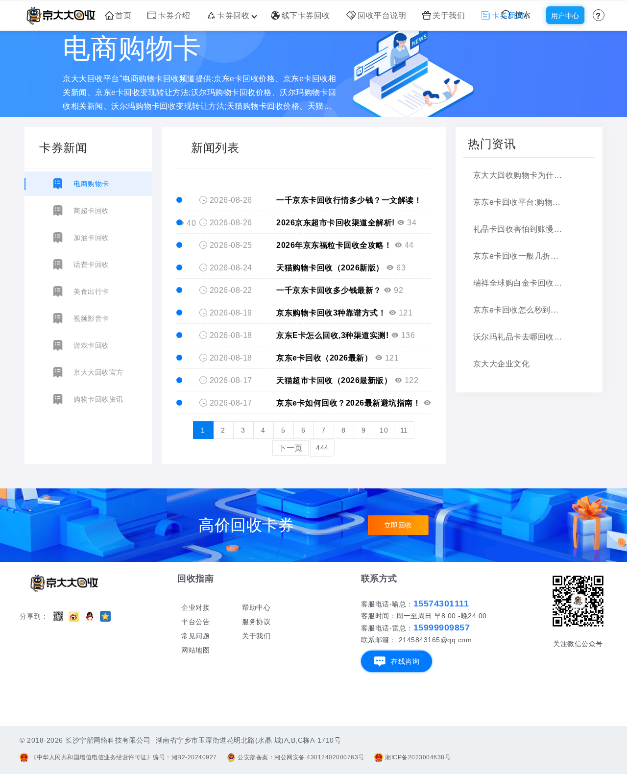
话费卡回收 (91, 264)
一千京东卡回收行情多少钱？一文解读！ (349, 200)
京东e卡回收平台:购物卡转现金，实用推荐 (518, 201)
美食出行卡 (91, 291)
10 (384, 430)
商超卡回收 (91, 211)
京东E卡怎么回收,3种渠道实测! (332, 335)
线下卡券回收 (306, 15)
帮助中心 (256, 607)
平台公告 (195, 622)
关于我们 (449, 15)
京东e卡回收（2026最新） (324, 358)
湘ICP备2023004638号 (418, 757)
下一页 (290, 448)
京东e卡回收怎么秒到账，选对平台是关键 (518, 309)
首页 (123, 15)
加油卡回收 (91, 238)
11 (404, 430)
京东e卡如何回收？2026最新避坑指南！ (348, 403)
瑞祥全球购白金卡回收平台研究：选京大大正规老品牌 (518, 282)
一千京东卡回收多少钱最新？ (329, 290)
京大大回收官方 (98, 372)
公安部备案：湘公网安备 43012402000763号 (301, 757)
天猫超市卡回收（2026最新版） (334, 380)
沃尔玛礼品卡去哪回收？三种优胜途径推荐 (518, 336)
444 (322, 448)
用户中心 (565, 16)
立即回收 (398, 525)
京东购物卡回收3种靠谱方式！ (331, 313)
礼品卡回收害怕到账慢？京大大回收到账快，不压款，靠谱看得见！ (518, 228)
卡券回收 (233, 15)
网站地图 (195, 650)
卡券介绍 (174, 15)
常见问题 (195, 636)
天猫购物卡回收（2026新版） (330, 268)
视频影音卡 (91, 318)
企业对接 (195, 607)
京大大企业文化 (501, 363)
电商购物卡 (91, 184)
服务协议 (256, 622)
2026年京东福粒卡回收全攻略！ (335, 245)
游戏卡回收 (91, 345)
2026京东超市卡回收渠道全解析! (335, 222)
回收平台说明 (382, 15)
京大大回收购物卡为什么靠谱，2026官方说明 (518, 174)
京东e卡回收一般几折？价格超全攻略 (518, 255)
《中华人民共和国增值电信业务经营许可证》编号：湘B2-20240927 (123, 757)
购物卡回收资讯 (98, 399)
